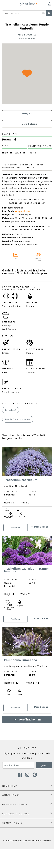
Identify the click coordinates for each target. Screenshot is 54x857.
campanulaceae (23, 211)
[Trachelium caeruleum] (27, 485)
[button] (43, 13)
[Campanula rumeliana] (27, 665)
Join (44, 765)
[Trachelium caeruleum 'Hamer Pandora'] (27, 575)
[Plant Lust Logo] (28, 4)
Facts (16, 259)
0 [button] (49, 3)
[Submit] (49, 13)
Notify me (27, 114)
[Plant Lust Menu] (5, 4)
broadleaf (10, 410)
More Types (38, 259)
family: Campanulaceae (17, 419)
